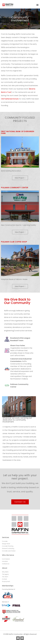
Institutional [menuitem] (5, 564)
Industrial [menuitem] (5, 561)
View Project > (20, 178)
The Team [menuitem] (5, 577)
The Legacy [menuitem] (5, 574)
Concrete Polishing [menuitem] (7, 546)
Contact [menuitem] (4, 579)
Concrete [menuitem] (4, 541)
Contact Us (20, 502)
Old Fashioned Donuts (10, 99)
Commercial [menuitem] (6, 559)
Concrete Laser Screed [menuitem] (8, 551)
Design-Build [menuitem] (6, 544)
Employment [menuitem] (6, 581)
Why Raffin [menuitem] (5, 572)
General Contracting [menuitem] (8, 548)
